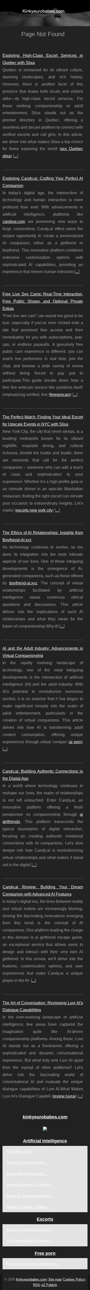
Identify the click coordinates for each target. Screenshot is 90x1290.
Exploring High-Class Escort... (29, 1230)
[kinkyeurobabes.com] (45, 13)
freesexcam (60, 394)
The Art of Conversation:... (27, 1162)
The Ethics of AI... (20, 1151)
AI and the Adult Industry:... (27, 1174)
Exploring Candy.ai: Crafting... (29, 1185)
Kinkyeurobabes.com (31, 1279)
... (15, 156)
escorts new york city (34, 510)
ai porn (75, 742)
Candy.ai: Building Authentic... (29, 1196)
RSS (36, 1285)
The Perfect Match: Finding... (29, 1241)
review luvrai (64, 1096)
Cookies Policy (74, 1279)
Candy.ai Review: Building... (28, 1207)
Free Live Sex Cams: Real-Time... (33, 1264)
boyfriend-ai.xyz (23, 583)
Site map (54, 1279)
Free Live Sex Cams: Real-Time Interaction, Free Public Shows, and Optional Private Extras (42, 301)
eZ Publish (49, 1285)
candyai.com (13, 221)
